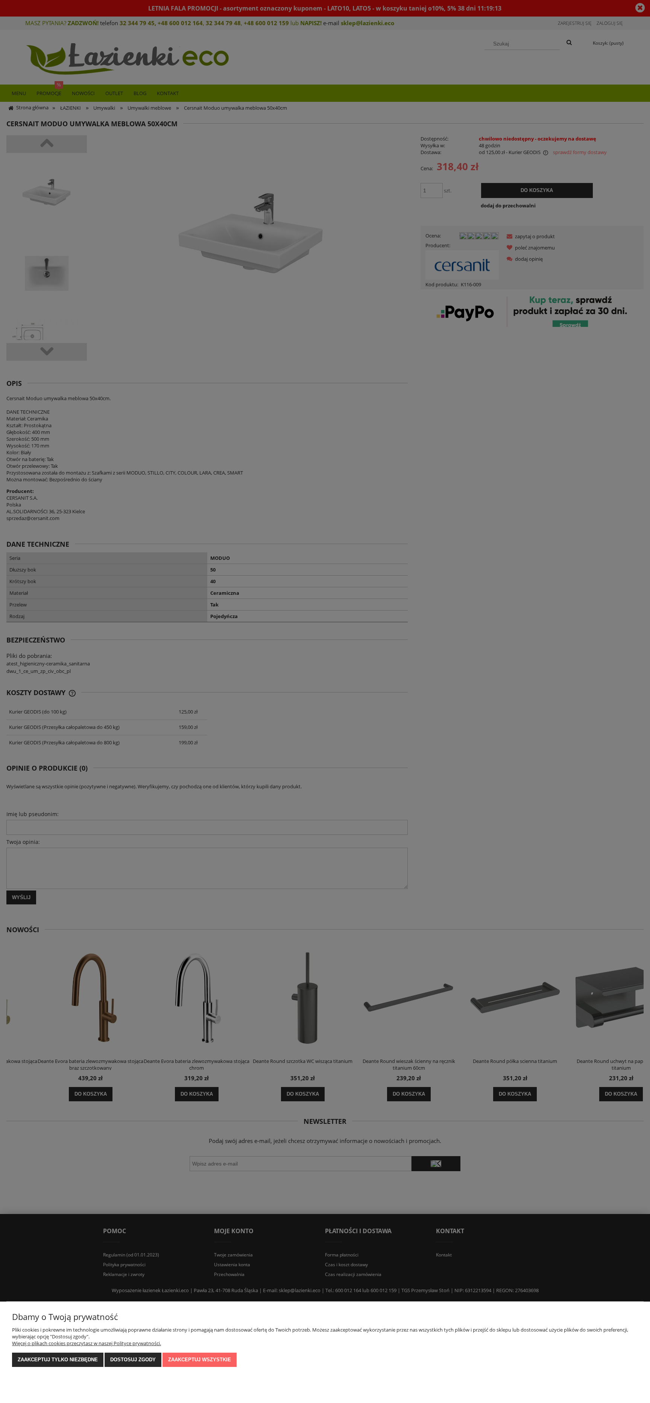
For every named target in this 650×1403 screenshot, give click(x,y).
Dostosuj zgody (133, 1359)
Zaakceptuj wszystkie (199, 1359)
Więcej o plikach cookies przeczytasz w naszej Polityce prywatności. (86, 1343)
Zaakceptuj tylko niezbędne (58, 1359)
